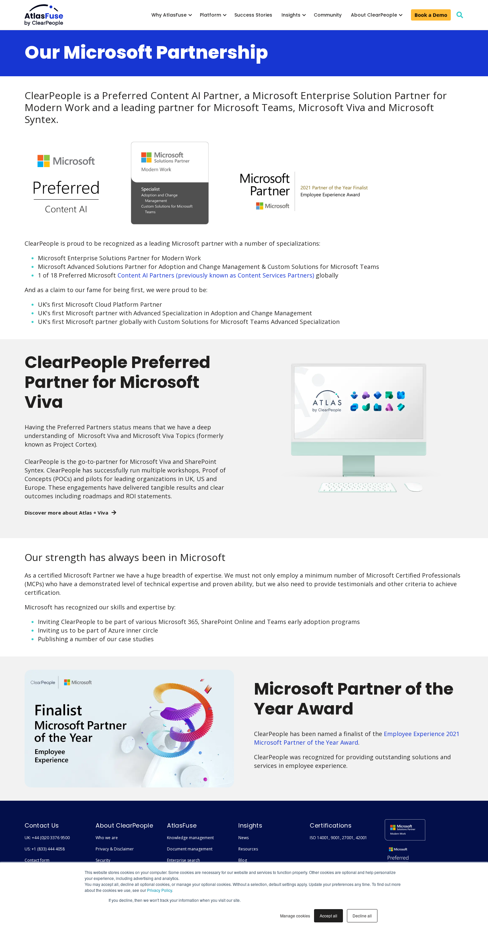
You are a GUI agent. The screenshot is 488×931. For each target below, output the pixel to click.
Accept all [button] (328, 915)
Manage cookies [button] (295, 915)
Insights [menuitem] (291, 15)
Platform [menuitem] (210, 15)
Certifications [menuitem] (330, 825)
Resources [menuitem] (248, 849)
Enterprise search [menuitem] (183, 860)
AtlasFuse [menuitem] (182, 825)
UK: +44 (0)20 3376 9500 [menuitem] (47, 837)
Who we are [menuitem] (107, 837)
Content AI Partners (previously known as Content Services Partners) (217, 275)
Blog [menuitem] (242, 860)
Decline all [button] (362, 915)
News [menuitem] (243, 837)
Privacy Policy (159, 890)
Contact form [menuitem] (37, 860)
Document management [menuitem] (189, 849)
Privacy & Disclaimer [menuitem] (115, 849)
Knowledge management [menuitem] (190, 837)
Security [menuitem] (103, 860)
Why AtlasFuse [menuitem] (169, 15)
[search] (460, 15)
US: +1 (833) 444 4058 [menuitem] (45, 849)
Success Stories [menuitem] (253, 15)
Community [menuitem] (328, 15)
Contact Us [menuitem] (42, 825)
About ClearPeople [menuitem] (374, 15)
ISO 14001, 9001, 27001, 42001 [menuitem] (338, 837)
